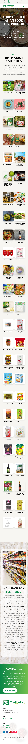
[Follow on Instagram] (12, 732)
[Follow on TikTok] (15, 732)
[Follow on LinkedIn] (4, 732)
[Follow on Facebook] (7, 732)
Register (19, 3)
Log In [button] (19, 1)
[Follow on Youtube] (10, 732)
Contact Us (9, 690)
